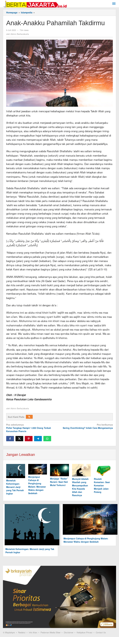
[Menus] (114, 4)
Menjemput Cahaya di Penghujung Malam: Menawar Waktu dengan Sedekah (37, 485)
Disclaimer (68, 632)
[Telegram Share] (38, 438)
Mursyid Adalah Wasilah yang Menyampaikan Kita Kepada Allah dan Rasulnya (80, 487)
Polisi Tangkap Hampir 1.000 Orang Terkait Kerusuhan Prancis (28, 428)
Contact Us (101, 632)
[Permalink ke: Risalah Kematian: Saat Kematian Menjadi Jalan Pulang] (103, 470)
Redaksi (21, 632)
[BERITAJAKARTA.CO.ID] (35, 3)
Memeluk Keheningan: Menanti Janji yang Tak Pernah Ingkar (15, 487)
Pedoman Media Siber (50, 632)
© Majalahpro (9, 632)
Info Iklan (33, 632)
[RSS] (29, 417)
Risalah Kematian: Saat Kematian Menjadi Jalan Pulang (102, 485)
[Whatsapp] (47, 438)
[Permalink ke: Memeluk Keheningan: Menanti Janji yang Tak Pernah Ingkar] (15, 471)
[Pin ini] (29, 438)
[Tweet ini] (19, 438)
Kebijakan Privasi (84, 632)
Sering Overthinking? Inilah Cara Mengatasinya (88, 426)
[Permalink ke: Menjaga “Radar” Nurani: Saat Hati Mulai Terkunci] (59, 470)
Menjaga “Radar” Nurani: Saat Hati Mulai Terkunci (59, 482)
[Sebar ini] (10, 438)
